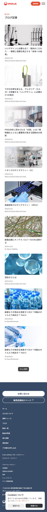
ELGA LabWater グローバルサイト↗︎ (13, 455)
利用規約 (5, 468)
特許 (3, 474)
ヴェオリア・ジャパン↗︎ (9, 458)
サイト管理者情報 (7, 481)
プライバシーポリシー (9, 465)
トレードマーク (7, 478)
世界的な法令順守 (7, 471)
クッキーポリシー (22, 500)
